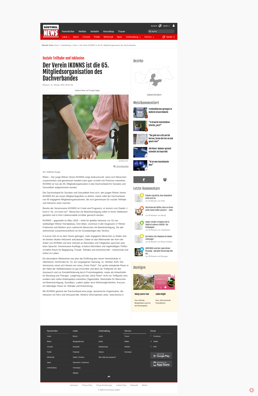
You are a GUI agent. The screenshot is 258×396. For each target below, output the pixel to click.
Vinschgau (77, 368)
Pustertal (76, 352)
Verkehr (94, 31)
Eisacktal (76, 347)
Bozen (75, 336)
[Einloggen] (174, 25)
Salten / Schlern (78, 357)
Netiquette (134, 385)
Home (56, 45)
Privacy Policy (87, 385)
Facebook (157, 336)
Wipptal (75, 373)
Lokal (64, 37)
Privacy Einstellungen (104, 385)
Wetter (82, 31)
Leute (101, 336)
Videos (101, 352)
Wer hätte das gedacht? (107, 357)
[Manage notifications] (252, 390)
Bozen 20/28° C (160, 26)
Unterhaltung (132, 37)
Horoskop (108, 31)
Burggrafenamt (78, 341)
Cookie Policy (121, 385)
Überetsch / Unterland (81, 362)
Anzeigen (139, 267)
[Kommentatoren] (165, 179)
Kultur (75, 45)
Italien (76, 37)
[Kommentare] (143, 179)
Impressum (74, 385)
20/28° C (170, 37)
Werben (145, 385)
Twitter (155, 341)
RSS (155, 347)
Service (148, 37)
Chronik (86, 37)
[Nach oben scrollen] (109, 377)
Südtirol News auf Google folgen (87, 90)
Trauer (121, 31)
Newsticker (68, 31)
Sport (119, 37)
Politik (97, 37)
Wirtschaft (108, 37)
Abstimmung (103, 347)
